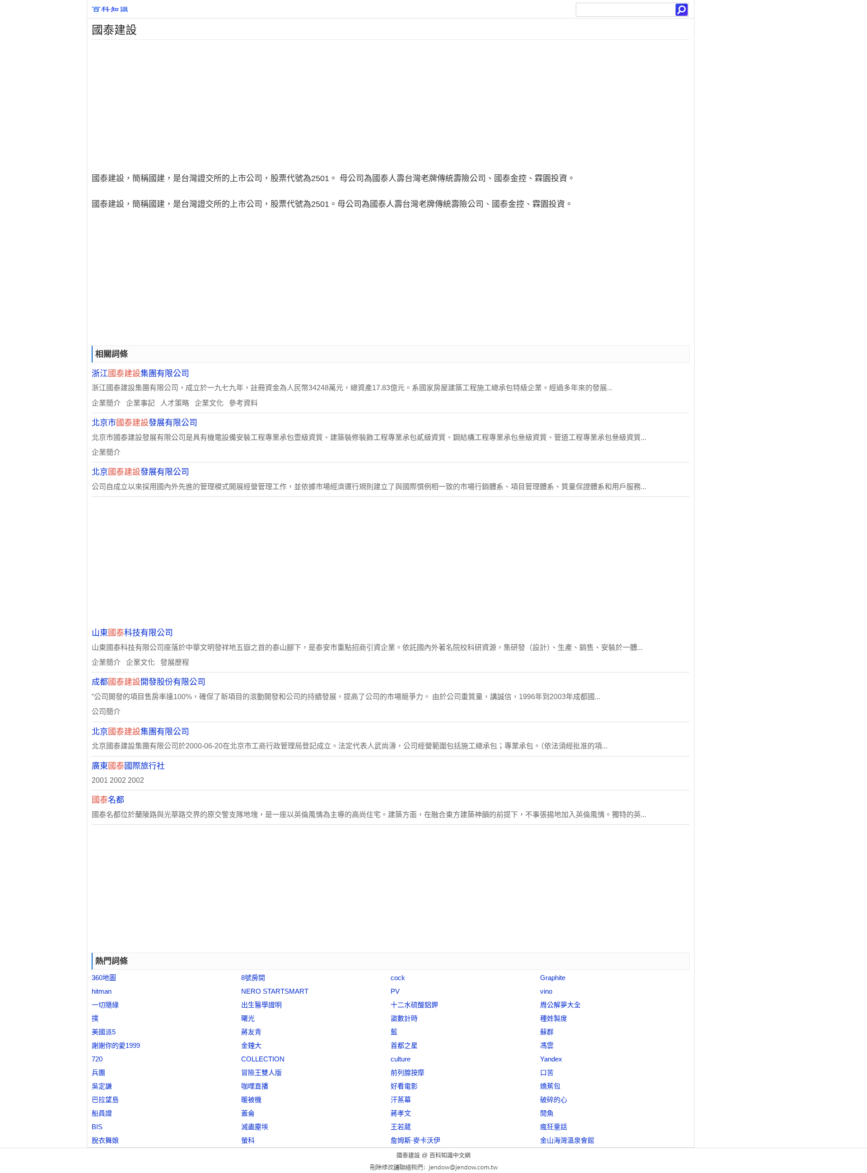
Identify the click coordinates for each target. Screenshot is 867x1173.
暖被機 (251, 1099)
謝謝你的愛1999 (116, 1045)
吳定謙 (102, 1086)
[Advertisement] (358, 103)
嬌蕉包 (550, 1086)
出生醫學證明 (261, 1005)
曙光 (248, 1018)
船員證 (102, 1113)
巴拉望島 (105, 1099)
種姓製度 (553, 1018)
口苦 (547, 1072)
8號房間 (253, 977)
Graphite (552, 977)
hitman (102, 991)
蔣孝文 (401, 1113)
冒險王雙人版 (261, 1072)
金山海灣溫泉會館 (567, 1140)
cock (398, 977)
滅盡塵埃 (254, 1127)
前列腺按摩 (407, 1072)
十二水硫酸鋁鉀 (414, 1005)
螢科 (248, 1140)
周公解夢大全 (560, 1005)
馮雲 (547, 1045)
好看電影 (404, 1086)
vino (546, 991)
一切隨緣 (105, 1005)
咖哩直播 (254, 1086)
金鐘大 (251, 1045)
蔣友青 (251, 1032)
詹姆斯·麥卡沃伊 (415, 1140)
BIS (97, 1127)
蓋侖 (248, 1113)
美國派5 (104, 1032)
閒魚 (547, 1113)
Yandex (551, 1059)
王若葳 (401, 1127)
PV (395, 991)
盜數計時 (404, 1018)
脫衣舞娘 (105, 1140)
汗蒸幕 (401, 1099)
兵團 (98, 1072)
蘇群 (547, 1032)
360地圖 (104, 977)
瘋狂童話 (553, 1127)
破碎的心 (553, 1099)
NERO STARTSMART (274, 991)
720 (97, 1059)
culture (400, 1059)
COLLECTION (262, 1059)
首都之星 (404, 1045)
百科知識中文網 (450, 1155)
